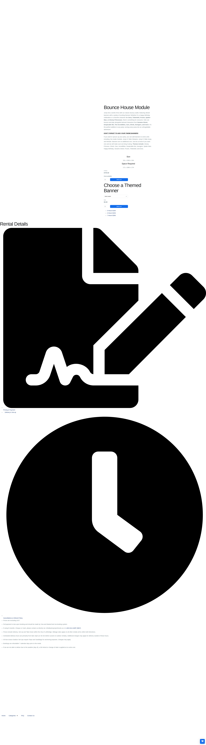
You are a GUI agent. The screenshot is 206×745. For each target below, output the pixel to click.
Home (3, 715)
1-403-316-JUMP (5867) (73, 628)
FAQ (22, 715)
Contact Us (30, 715)
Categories (12, 715)
